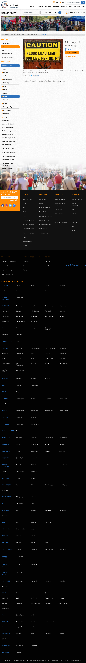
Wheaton (4, 404)
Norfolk (61, 622)
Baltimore (34, 438)
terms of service (44, 660)
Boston (18, 431)
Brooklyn (33, 510)
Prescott (62, 286)
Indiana (5, 410)
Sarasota (33, 363)
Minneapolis (34, 451)
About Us (47, 257)
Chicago (33, 399)
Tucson (33, 291)
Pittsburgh (62, 549)
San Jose (62, 316)
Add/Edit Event (60, 199)
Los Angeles (5, 311)
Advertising (48, 266)
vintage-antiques (7, 134)
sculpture (6, 114)
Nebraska (5, 478)
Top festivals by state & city (12, 281)
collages (6, 76)
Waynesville (20, 471)
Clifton (33, 485)
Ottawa (18, 536)
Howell (47, 444)
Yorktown (33, 627)
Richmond (5, 627)
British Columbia (5, 298)
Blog (83, 6)
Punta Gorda (6, 363)
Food (24, 216)
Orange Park (49, 358)
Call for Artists (27, 199)
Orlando (62, 358)
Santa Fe (33, 497)
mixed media (7, 100)
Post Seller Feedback (29, 81)
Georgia (5, 378)
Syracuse (4, 515)
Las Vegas (19, 503)
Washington (7, 633)
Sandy (33, 615)
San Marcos (5, 608)
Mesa (32, 286)
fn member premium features (8, 164)
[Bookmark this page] (14, 205)
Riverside (62, 311)
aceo (4, 69)
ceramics (6, 72)
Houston (62, 598)
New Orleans (35, 424)
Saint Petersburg (19, 364)
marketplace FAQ (7, 53)
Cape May (19, 485)
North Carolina (5, 465)
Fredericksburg (49, 598)
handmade (5, 120)
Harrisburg (34, 549)
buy (3, 47)
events (32, 6)
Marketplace (39, 6)
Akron (18, 522)
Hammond (19, 424)
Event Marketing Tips (60, 204)
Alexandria (19, 622)
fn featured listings (8, 156)
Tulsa (32, 529)
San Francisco (49, 316)
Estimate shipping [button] (70, 56)
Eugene (18, 542)
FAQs (73, 230)
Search (25, 245)
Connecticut (7, 341)
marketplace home (8, 148)
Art (24, 207)
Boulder (33, 328)
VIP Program (59, 209)
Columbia (19, 564)
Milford (18, 341)
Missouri (5, 458)
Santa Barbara (20, 321)
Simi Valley (34, 321)
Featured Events (28, 241)
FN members (6, 43)
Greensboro (63, 465)
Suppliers (74, 214)
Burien (32, 633)
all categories (6, 144)
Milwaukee (19, 645)
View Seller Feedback (44, 81)
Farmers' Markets (28, 233)
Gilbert (18, 286)
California (6, 306)
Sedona (18, 291)
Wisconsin (6, 645)
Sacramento (5, 316)
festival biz (64, 6)
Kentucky (5, 417)
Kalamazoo (63, 444)
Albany (18, 510)
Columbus (48, 522)
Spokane (4, 639)
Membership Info (77, 199)
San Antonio (63, 603)
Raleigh (4, 471)
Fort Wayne (34, 410)
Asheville (19, 465)
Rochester (62, 510)
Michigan (5, 444)
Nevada (4, 503)
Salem (47, 542)
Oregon (5, 542)
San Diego (34, 316)
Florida (5, 348)
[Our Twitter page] (10, 205)
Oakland (19, 311)
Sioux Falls (19, 573)
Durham (47, 465)
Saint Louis (34, 458)
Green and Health (28, 220)
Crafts (25, 212)
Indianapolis (49, 410)
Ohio (3, 522)
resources (56, 6)
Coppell (61, 593)
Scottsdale (5, 291)
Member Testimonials (75, 204)
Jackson (18, 652)
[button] (75, 45)
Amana (18, 385)
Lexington (19, 417)
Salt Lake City (20, 615)
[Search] (83, 2)
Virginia (5, 622)
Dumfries (33, 622)
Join (73, 209)
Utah (4, 615)
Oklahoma (6, 529)
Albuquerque (20, 497)
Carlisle (18, 549)
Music (25, 203)
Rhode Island (4, 557)
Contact (25, 270)
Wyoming (5, 652)
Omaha (33, 478)
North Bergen (63, 485)
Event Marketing (7, 270)
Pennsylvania (7, 549)
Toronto (33, 536)
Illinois (5, 399)
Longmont (5, 334)
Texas (4, 593)
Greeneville (34, 581)
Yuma (47, 291)
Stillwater (62, 451)
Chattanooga (20, 581)
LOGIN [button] (56, 2)
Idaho (4, 392)
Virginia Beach (20, 627)
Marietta (47, 378)
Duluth (18, 451)
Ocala (32, 358)
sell (3, 50)
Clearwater (19, 348)
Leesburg (48, 353)
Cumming (34, 378)
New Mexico (6, 497)
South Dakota (4, 573)
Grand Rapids (35, 444)
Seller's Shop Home (59, 81)
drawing (6, 83)
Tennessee (6, 581)
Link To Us (75, 222)
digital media (7, 79)
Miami (3, 358)
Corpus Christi (6, 598)
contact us (77, 660)
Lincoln (18, 478)
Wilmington (34, 471)
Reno (32, 503)
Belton (33, 593)
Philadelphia (49, 549)
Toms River (5, 490)
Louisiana (5, 424)
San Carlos (19, 316)
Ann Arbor (19, 444)
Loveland (19, 334)
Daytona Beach (35, 348)
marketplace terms (56, 660)
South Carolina (5, 565)
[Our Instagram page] (6, 205)
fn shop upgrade (7, 168)
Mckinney (19, 603)
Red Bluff (48, 311)
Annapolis (19, 438)
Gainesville (5, 353)
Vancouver (19, 297)
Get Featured (59, 214)
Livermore (62, 306)
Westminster (63, 438)
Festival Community (74, 6)
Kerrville (4, 603)
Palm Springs (35, 311)
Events (25, 194)
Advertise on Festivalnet (9, 261)
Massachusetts (7, 431)
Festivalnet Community (31, 257)
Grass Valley (49, 306)
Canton (47, 593)
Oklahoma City (20, 529)
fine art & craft (7, 65)
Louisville (33, 417)
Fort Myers (62, 348)
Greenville (34, 564)
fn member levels (8, 159)
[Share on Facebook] (29, 75)
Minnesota (6, 451)
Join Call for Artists (61, 222)
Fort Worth (34, 598)
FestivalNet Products (9, 153)
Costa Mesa (19, 306)
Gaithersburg (49, 438)
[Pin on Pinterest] (33, 75)
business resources (8, 141)
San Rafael (5, 321)
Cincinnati (33, 522)
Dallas (18, 598)
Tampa (47, 363)
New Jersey (6, 485)
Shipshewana (63, 410)
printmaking (7, 110)
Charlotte (33, 465)
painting (6, 103)
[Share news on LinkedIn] (35, 75)
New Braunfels (35, 603)
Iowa (3, 385)
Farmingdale (49, 485)
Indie (24, 237)
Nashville (4, 586)
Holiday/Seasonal (28, 224)
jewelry (5, 93)
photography (7, 107)
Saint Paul (48, 451)
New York (5, 510)
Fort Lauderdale (50, 348)
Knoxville (48, 581)
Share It (25, 75)
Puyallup (48, 633)
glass (5, 89)
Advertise (58, 218)
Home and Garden (29, 229)
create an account (8, 57)
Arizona (5, 286)
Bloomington (20, 399)
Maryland (6, 438)
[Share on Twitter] (31, 75)
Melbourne (62, 353)
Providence (19, 556)
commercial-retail (8, 124)
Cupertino (34, 306)
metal (5, 96)
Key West (33, 353)
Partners (74, 218)
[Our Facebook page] (2, 205)
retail (41, 203)
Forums (25, 266)
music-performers (8, 127)
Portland (33, 542)
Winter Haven (20, 370)
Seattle (61, 633)
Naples (18, 358)
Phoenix (47, 286)
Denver (61, 328)
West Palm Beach (5, 370)
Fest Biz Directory (7, 266)
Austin (18, 593)
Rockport (48, 603)
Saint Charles (63, 399)
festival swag (6, 131)
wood (5, 117)
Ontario (5, 536)
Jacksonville (20, 353)
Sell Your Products (7, 274)
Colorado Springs (48, 328)
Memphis (62, 581)
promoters (48, 6)
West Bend (34, 645)
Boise (17, 392)
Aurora (18, 328)
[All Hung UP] (43, 53)
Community (26, 261)
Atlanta (18, 378)
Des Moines (34, 385)
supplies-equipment (8, 138)
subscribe (11, 200)
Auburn (18, 633)
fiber (5, 86)
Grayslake (48, 399)
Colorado (6, 328)
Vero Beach (63, 363)
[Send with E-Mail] (38, 75)
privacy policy (68, 660)
